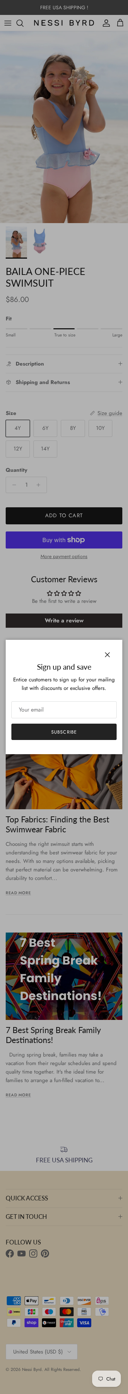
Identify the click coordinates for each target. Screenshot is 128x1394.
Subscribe (63, 732)
